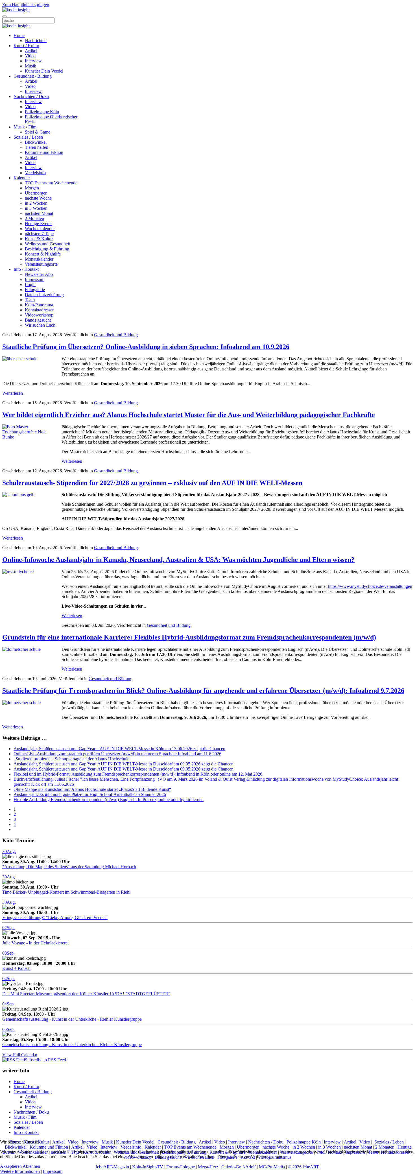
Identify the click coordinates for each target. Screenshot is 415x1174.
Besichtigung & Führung (47, 248)
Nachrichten (36, 40)
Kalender (22, 177)
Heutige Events (38, 223)
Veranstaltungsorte (41, 264)
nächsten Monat (39, 213)
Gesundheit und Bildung (116, 334)
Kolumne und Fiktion (44, 152)
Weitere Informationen (20, 1171)
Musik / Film (25, 127)
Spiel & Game (37, 132)
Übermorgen (36, 193)
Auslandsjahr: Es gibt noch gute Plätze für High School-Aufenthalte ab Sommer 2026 (90, 794)
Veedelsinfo (35, 172)
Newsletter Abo (39, 274)
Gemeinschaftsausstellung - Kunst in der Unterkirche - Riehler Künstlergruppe (72, 1019)
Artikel (31, 50)
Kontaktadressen (39, 309)
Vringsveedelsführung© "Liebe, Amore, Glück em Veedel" (55, 917)
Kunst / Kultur (26, 45)
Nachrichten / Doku (31, 96)
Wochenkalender (40, 228)
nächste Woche (38, 198)
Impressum (34, 279)
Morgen (32, 188)
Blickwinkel (36, 142)
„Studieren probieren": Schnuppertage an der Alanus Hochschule (71, 758)
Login (30, 284)
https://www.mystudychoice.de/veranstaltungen (370, 586)
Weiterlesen (12, 393)
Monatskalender (39, 259)
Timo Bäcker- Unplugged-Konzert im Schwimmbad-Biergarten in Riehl (66, 892)
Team (30, 299)
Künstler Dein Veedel (44, 71)
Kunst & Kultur (39, 238)
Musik (30, 66)
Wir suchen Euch (40, 325)
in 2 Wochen (36, 203)
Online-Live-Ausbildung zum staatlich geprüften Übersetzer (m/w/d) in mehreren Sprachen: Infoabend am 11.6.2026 (117, 753)
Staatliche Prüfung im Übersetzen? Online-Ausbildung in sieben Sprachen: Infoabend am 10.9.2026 (145, 346)
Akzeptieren (11, 1166)
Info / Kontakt (26, 269)
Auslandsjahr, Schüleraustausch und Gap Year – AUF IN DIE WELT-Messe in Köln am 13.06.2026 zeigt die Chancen (119, 748)
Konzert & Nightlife (43, 254)
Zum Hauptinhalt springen (25, 4)
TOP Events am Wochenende (51, 182)
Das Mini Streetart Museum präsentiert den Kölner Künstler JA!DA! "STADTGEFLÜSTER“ (86, 993)
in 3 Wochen (36, 208)
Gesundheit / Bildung (33, 76)
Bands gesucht (38, 320)
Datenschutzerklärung (44, 294)
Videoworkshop (39, 315)
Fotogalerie (35, 289)
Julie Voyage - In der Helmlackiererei (35, 942)
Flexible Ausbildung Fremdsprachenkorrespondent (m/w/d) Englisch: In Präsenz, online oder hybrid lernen (109, 799)
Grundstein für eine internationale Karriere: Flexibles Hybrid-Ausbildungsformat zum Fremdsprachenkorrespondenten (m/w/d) (189, 637)
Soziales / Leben (28, 137)
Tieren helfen (36, 147)
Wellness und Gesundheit (47, 243)
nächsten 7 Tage (39, 233)
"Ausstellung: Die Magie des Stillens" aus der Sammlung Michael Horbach (69, 866)
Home (19, 35)
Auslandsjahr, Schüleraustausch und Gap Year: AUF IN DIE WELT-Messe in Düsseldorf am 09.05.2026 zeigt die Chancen (123, 763)
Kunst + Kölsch (16, 968)
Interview (33, 60)
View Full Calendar (19, 1054)
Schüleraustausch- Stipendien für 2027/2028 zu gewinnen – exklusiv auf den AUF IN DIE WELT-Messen (152, 482)
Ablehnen (31, 1166)
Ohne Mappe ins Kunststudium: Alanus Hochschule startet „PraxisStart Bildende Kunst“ (92, 789)
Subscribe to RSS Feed (45, 1059)
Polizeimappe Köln (42, 111)
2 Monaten (34, 218)
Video (30, 55)
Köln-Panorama (39, 304)
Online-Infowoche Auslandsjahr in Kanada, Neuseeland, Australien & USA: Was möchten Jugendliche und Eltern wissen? (178, 559)
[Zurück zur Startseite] (16, 9)
